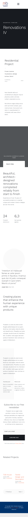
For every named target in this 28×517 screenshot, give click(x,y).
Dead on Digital (14, 507)
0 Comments (9, 478)
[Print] (5, 2)
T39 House (7, 475)
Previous (9, 491)
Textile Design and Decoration (19, 477)
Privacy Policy (18, 443)
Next (20, 491)
